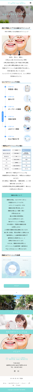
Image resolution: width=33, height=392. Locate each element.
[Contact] (18, 371)
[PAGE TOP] (16, 292)
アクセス (18, 385)
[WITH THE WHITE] (16, 358)
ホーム (4, 383)
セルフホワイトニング (14, 383)
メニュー (16, 285)
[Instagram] (15, 371)
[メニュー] (30, 2)
